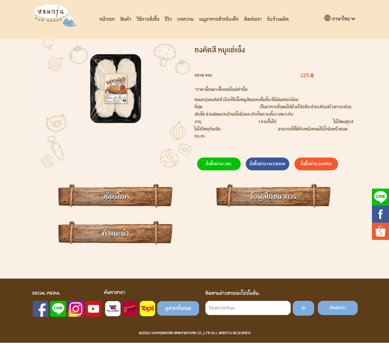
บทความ (185, 19)
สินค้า (125, 19)
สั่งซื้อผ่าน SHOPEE (316, 164)
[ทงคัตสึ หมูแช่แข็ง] (115, 88)
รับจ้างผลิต (278, 19)
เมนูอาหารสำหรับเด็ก (219, 19)
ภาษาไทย (341, 19)
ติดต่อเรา (253, 19)
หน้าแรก (107, 19)
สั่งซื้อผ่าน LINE (219, 164)
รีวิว (168, 19)
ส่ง (303, 308)
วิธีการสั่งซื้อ (148, 19)
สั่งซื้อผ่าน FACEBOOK (267, 164)
